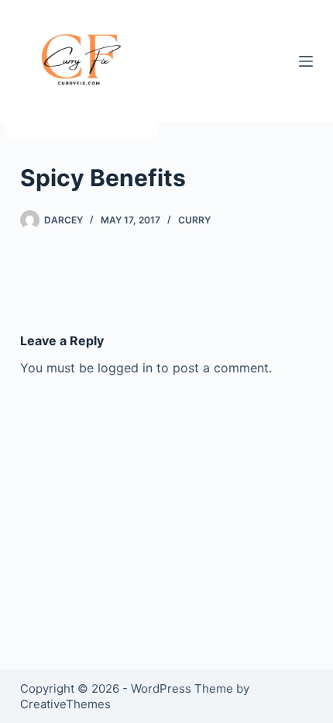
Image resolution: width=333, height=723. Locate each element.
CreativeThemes (65, 704)
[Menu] (306, 61)
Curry (194, 220)
